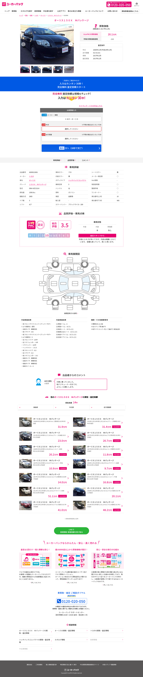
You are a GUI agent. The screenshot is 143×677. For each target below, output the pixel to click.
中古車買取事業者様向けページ (89, 665)
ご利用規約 (39, 665)
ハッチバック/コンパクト (77, 180)
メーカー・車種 (52, 115)
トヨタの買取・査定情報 (99, 630)
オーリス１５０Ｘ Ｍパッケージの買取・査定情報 (33, 631)
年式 (47, 125)
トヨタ (31, 176)
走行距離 (49, 134)
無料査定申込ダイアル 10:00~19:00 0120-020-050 (118, 4)
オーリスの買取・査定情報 (65, 630)
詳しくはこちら (36, 583)
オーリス (32, 180)
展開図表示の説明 (70, 313)
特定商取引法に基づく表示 (68, 665)
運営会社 (29, 665)
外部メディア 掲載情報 (109, 665)
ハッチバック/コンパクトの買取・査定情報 (34, 640)
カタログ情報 (60, 639)
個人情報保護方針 (51, 665)
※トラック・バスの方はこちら (90, 105)
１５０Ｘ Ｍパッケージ (37, 184)
